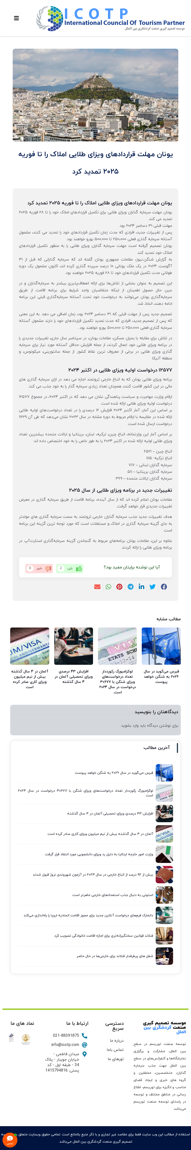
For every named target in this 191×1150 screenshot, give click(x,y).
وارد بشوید (130, 725)
